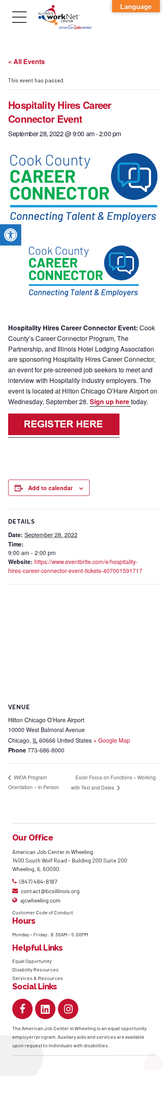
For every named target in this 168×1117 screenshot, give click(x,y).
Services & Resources (37, 978)
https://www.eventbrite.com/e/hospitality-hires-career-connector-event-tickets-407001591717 (75, 566)
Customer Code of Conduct (42, 912)
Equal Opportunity (32, 961)
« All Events (26, 61)
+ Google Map (111, 740)
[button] (10, 235)
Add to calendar (50, 488)
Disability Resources (35, 969)
